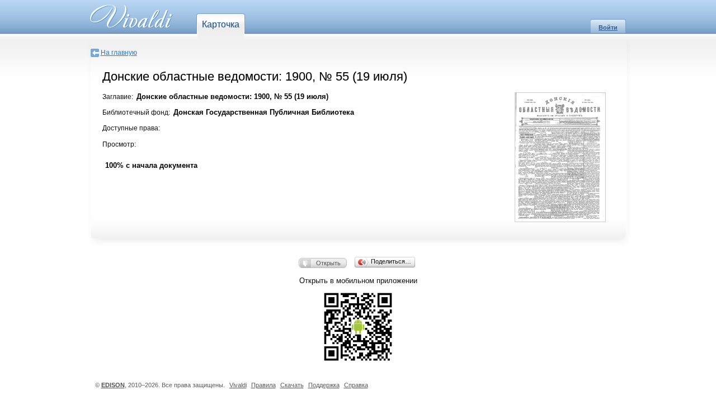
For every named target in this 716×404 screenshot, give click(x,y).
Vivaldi (238, 385)
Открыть (328, 263)
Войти (608, 27)
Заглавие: (117, 97)
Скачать (292, 385)
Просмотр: (119, 144)
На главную (119, 53)
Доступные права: (131, 128)
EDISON (113, 385)
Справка (356, 385)
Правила (263, 385)
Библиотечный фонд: (136, 112)
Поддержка (324, 385)
